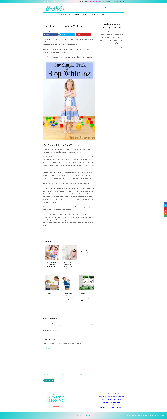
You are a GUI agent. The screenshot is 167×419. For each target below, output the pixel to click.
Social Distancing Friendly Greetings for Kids (85, 297)
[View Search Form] (123, 8)
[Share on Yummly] (165, 213)
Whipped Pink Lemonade (95, 1)
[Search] (121, 48)
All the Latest (108, 8)
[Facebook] (51, 1)
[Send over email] (165, 216)
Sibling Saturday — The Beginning (86, 250)
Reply (92, 324)
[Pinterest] (44, 1)
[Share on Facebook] (165, 203)
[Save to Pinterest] (165, 208)
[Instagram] (48, 1)
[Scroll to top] (163, 413)
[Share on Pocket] (165, 211)
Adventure (105, 15)
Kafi (51, 324)
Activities (95, 15)
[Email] (77, 415)
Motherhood (46, 22)
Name (46, 374)
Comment (48, 348)
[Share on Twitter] (165, 205)
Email (64, 374)
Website (83, 374)
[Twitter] (54, 1)
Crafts (77, 15)
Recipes (85, 15)
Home (99, 8)
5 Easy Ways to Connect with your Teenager (51, 264)
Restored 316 (161, 415)
